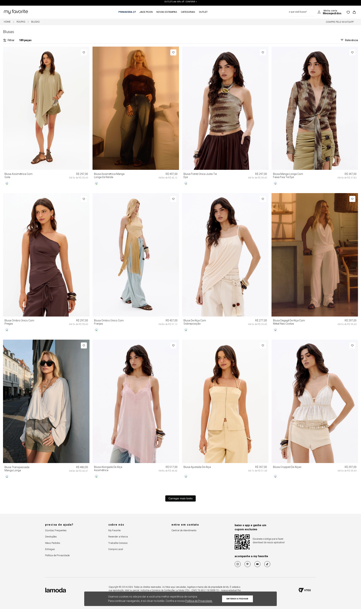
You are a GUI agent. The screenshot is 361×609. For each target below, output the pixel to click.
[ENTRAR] (329, 12)
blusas (35, 22)
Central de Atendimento (183, 530)
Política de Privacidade (57, 555)
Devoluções (51, 536)
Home (7, 22)
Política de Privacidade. (198, 600)
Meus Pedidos (52, 543)
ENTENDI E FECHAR (237, 599)
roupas (21, 22)
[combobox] (302, 12)
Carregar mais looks (180, 498)
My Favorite (114, 530)
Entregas (50, 549)
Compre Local (115, 549)
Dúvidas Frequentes (56, 530)
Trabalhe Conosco (117, 543)
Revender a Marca (118, 536)
